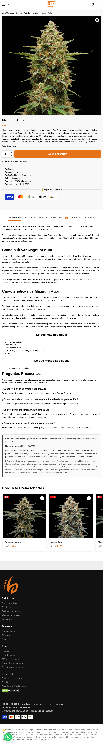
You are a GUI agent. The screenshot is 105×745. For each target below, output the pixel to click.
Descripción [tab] (14, 217)
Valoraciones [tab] (59, 217)
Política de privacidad (12, 678)
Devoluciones (8, 655)
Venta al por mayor (11, 615)
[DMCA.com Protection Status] (51, 690)
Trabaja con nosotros (12, 611)
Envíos (5, 651)
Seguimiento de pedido (13, 667)
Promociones (8, 631)
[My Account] (93, 5)
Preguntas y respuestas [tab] (83, 217)
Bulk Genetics (8, 13)
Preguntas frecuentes (12, 663)
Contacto (6, 607)
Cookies (6, 682)
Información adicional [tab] (36, 217)
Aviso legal (7, 674)
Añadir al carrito (57, 154)
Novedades (7, 635)
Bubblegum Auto (13, 542)
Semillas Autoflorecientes (27, 13)
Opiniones (7, 619)
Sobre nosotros (9, 603)
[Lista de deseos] (42, 498)
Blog (4, 639)
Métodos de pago (10, 659)
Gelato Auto (56, 542)
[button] (98, 5)
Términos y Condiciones (14, 686)
